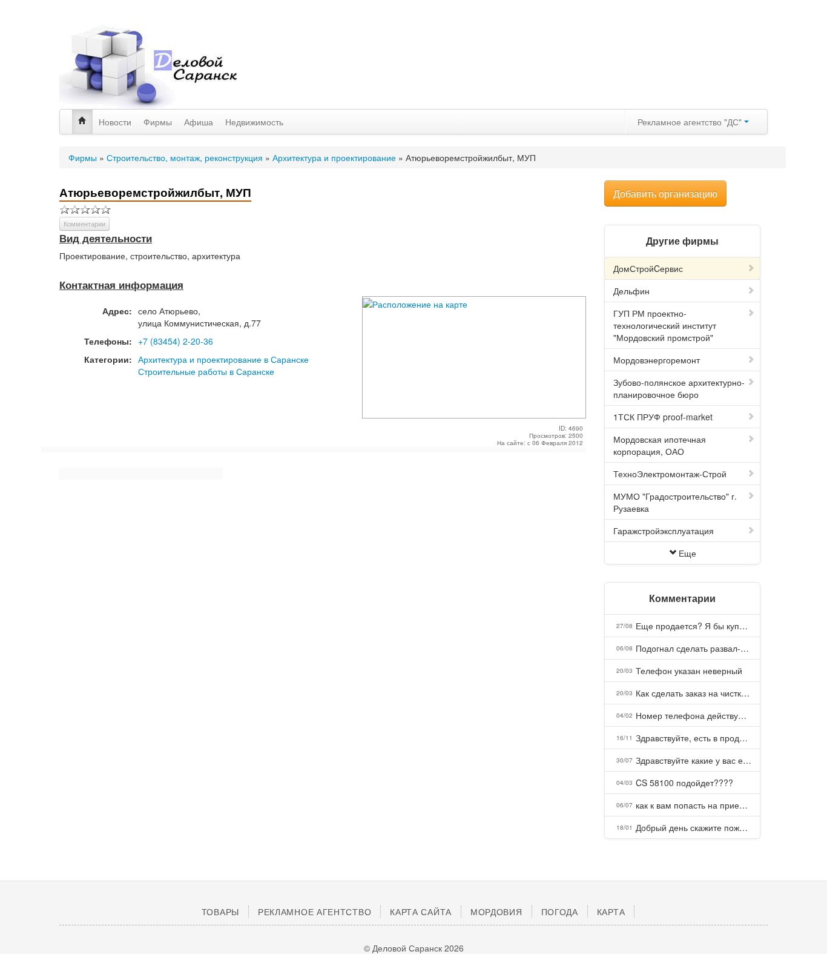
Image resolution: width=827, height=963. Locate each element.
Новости (115, 122)
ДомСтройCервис (648, 268)
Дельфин (631, 291)
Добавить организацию (665, 193)
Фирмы (157, 122)
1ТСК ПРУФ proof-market (663, 417)
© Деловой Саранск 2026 (414, 948)
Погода (559, 911)
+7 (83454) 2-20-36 (175, 341)
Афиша (198, 122)
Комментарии (84, 223)
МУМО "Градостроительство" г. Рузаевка (675, 502)
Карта (611, 911)
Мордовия (496, 911)
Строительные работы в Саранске (206, 371)
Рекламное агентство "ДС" (691, 122)
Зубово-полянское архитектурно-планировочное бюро (679, 388)
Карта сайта (421, 911)
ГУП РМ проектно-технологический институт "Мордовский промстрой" (664, 325)
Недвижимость (254, 122)
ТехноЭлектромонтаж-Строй (670, 474)
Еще (687, 553)
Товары (220, 911)
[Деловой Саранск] (171, 66)
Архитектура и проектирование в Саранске (223, 359)
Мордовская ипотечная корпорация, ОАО (659, 445)
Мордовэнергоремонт (656, 360)
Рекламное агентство (314, 911)
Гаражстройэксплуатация (663, 531)
